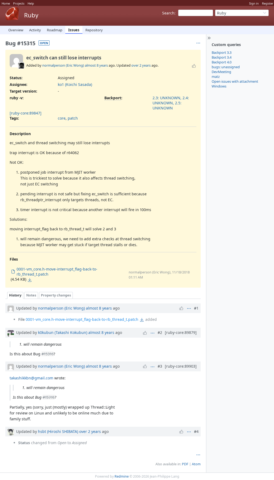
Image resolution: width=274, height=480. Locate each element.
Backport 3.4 (221, 57)
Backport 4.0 (221, 62)
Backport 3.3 (221, 52)
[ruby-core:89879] (181, 332)
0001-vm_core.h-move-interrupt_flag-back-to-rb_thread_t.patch (82, 319)
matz (216, 76)
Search (168, 13)
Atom (196, 464)
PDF (185, 464)
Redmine (122, 476)
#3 (160, 366)
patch (73, 118)
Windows (219, 86)
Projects (18, 3)
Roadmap (54, 30)
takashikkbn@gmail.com (31, 377)
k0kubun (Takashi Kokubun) (62, 332)
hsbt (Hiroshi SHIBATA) (58, 431)
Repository (94, 30)
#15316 (47, 353)
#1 (196, 308)
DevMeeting (221, 71)
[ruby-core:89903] (181, 366)
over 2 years (141, 65)
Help (31, 3)
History (15, 295)
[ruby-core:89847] (25, 113)
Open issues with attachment (235, 81)
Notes (31, 295)
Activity (35, 30)
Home (6, 3)
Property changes (56, 295)
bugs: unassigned (226, 66)
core (62, 118)
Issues (73, 30)
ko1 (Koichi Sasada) (75, 84)
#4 (196, 431)
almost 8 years (96, 65)
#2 (160, 332)
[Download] (29, 279)
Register (267, 3)
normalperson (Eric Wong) (63, 65)
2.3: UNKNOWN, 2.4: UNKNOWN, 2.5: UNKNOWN (171, 103)
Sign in (254, 3)
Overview (15, 30)
